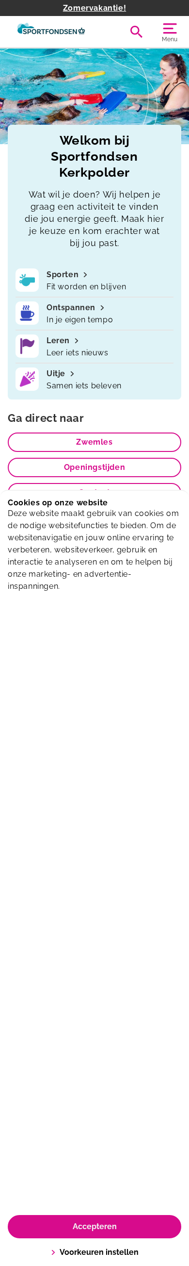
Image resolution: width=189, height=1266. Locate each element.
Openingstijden (94, 467)
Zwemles (94, 442)
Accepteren (95, 1226)
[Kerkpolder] (51, 31)
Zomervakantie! (94, 8)
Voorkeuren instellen (99, 1252)
